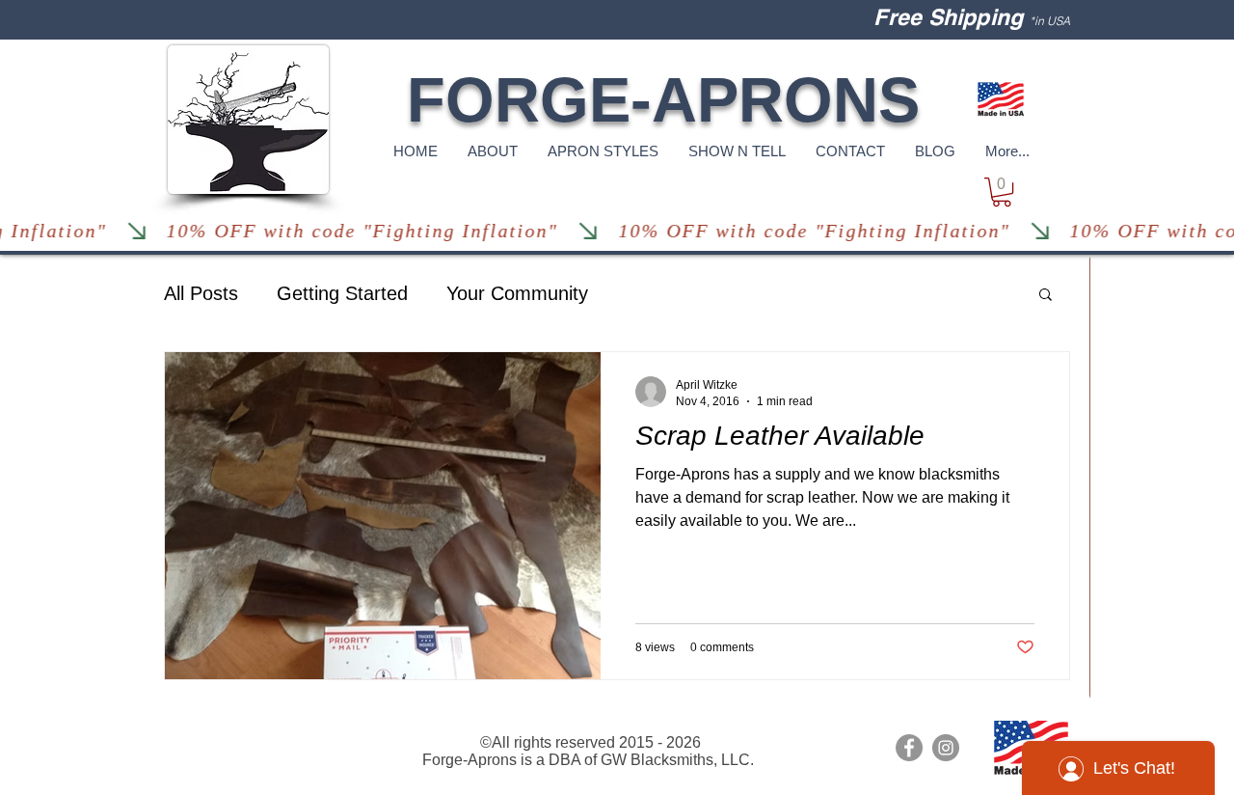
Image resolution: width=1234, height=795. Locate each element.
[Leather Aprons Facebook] (909, 747)
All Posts (201, 293)
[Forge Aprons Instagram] (945, 747)
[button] (1001, 192)
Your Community (517, 293)
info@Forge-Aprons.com (246, 727)
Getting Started (342, 293)
